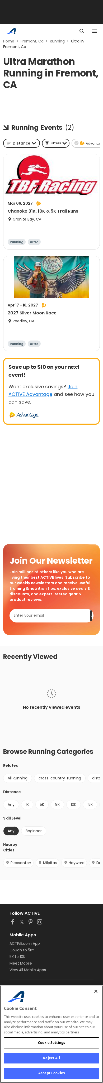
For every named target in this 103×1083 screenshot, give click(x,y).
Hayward (77, 862)
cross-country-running (60, 778)
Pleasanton (21, 862)
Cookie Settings (51, 1042)
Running (57, 41)
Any (11, 804)
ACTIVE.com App (25, 943)
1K (27, 804)
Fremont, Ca (32, 41)
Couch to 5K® (22, 950)
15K (90, 804)
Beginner (34, 830)
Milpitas (50, 862)
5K (42, 804)
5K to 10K (17, 956)
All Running (17, 778)
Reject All (51, 1058)
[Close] (96, 991)
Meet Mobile (21, 963)
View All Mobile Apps (28, 969)
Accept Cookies (51, 1073)
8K (57, 804)
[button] (55, 143)
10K (73, 804)
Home (8, 41)
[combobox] (21, 143)
